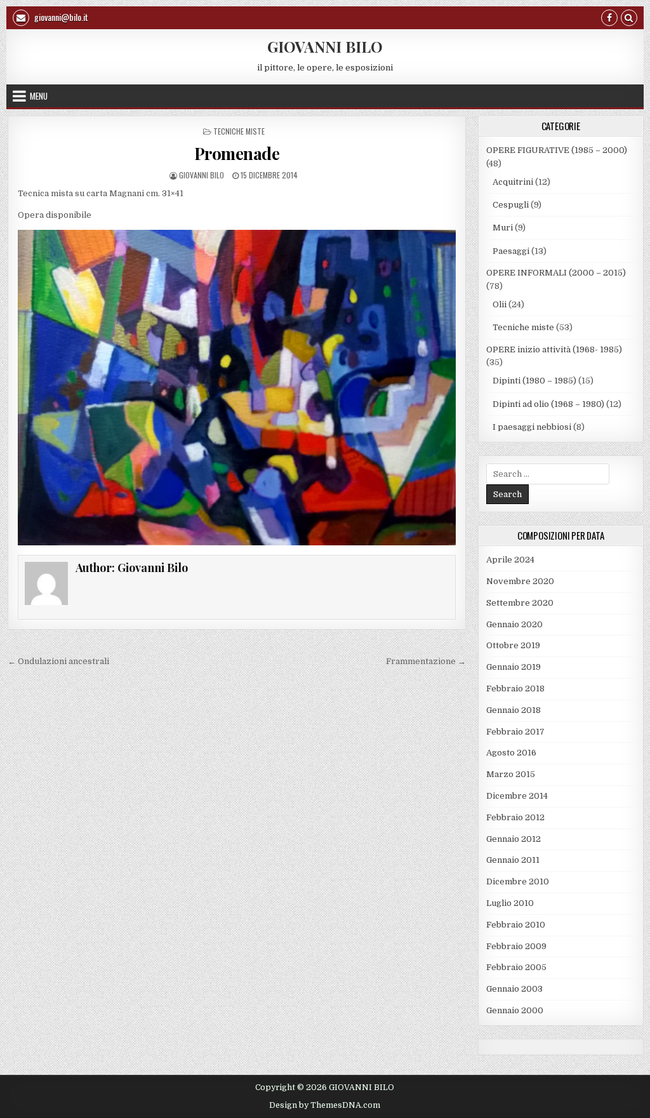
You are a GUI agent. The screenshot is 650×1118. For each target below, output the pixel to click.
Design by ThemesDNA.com (324, 1105)
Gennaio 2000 (514, 1010)
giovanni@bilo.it (60, 16)
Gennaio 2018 (513, 710)
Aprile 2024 (510, 559)
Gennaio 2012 (513, 839)
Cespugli (511, 205)
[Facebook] (609, 19)
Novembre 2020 (520, 581)
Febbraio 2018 (515, 688)
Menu (39, 96)
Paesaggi (511, 251)
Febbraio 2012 (515, 817)
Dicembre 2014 (517, 796)
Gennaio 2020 (514, 624)
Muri (503, 227)
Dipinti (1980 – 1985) (534, 380)
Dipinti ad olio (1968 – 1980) (548, 404)
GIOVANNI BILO (325, 46)
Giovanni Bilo (201, 175)
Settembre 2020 (520, 603)
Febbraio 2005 (516, 967)
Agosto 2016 (511, 752)
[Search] (629, 19)
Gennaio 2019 (513, 667)
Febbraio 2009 (516, 946)
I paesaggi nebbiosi (532, 427)
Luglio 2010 (510, 903)
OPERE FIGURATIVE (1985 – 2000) (556, 150)
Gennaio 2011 (513, 860)
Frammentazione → (426, 661)
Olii (500, 304)
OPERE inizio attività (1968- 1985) (554, 349)
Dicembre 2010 (517, 881)
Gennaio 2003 (514, 989)
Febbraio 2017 (515, 731)
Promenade (237, 153)
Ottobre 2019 (513, 645)
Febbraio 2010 (515, 924)
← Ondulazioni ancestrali (58, 661)
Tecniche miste (239, 131)
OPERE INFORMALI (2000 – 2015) (556, 272)
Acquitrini (513, 182)
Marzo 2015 (510, 774)
